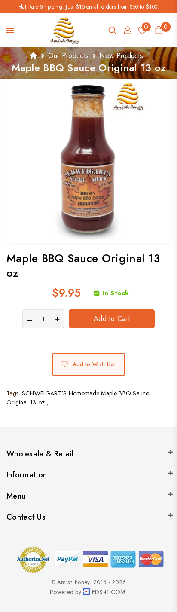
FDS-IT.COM (108, 592)
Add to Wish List (94, 364)
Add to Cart (112, 319)
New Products (121, 56)
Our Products (68, 56)
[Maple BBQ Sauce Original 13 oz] (88, 161)
